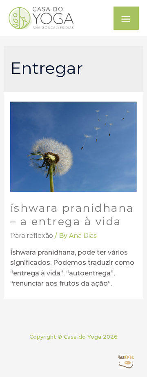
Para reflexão (31, 236)
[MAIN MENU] (126, 18)
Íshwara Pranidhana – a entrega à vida (72, 215)
